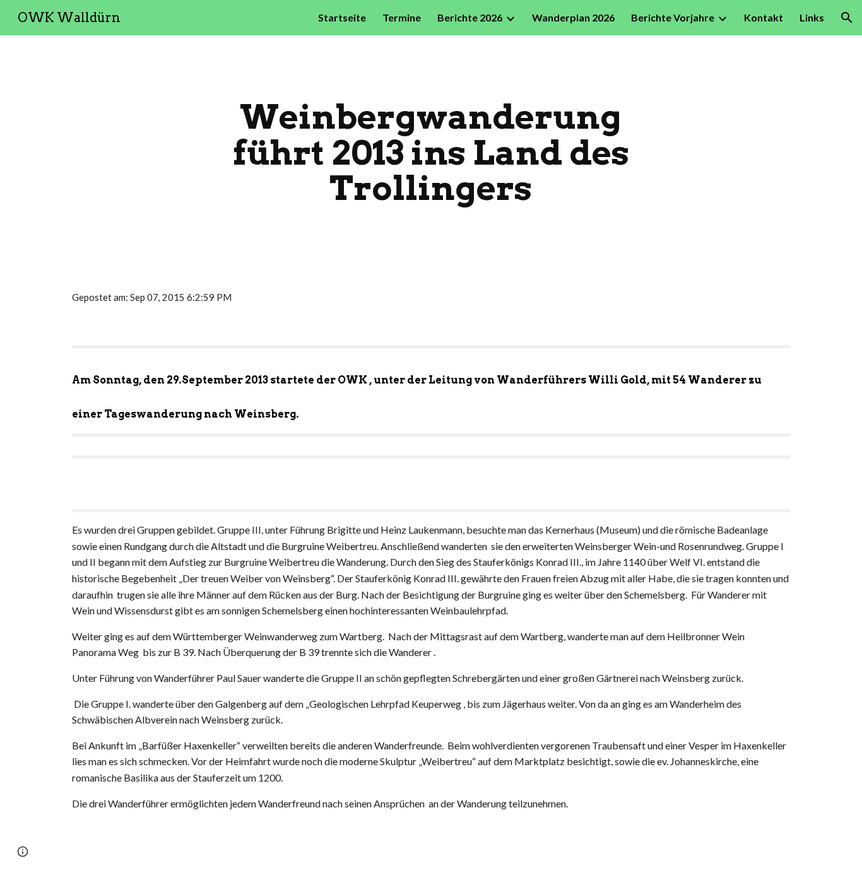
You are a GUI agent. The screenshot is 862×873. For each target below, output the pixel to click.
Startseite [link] (342, 17)
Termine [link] (401, 17)
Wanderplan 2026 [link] (573, 17)
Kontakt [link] (763, 17)
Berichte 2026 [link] (469, 17)
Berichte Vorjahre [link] (672, 17)
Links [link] (812, 17)
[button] (847, 18)
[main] (431, 153)
